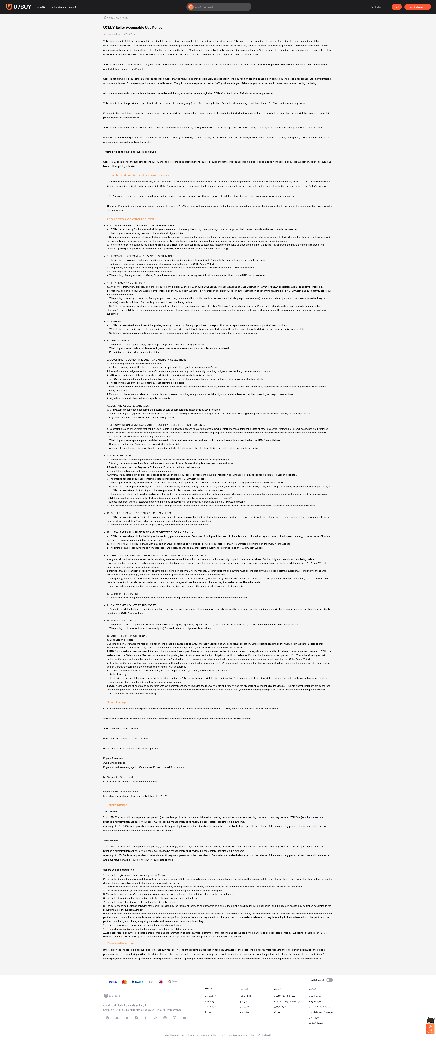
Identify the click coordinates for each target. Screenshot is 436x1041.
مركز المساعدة (211, 996)
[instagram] (174, 1018)
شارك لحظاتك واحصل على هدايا (288, 1001)
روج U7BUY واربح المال (284, 996)
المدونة (72, 6)
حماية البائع (244, 1012)
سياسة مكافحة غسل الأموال (321, 1012)
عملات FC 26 (245, 996)
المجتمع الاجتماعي (282, 1007)
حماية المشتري (246, 1007)
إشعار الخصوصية (316, 1001)
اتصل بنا (208, 1012)
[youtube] (184, 1018)
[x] (165, 1018)
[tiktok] (155, 1018)
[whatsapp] (107, 1018)
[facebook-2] (146, 1018)
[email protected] (147, 693)
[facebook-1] (136, 1018)
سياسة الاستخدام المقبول (320, 1007)
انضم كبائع (244, 1001)
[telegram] (126, 1018)
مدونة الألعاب (210, 1001)
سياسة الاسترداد (316, 1023)
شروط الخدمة (315, 996)
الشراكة (277, 1012)
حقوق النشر (314, 1017)
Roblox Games (58, 6)
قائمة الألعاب (210, 1007)
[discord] (117, 1018)
